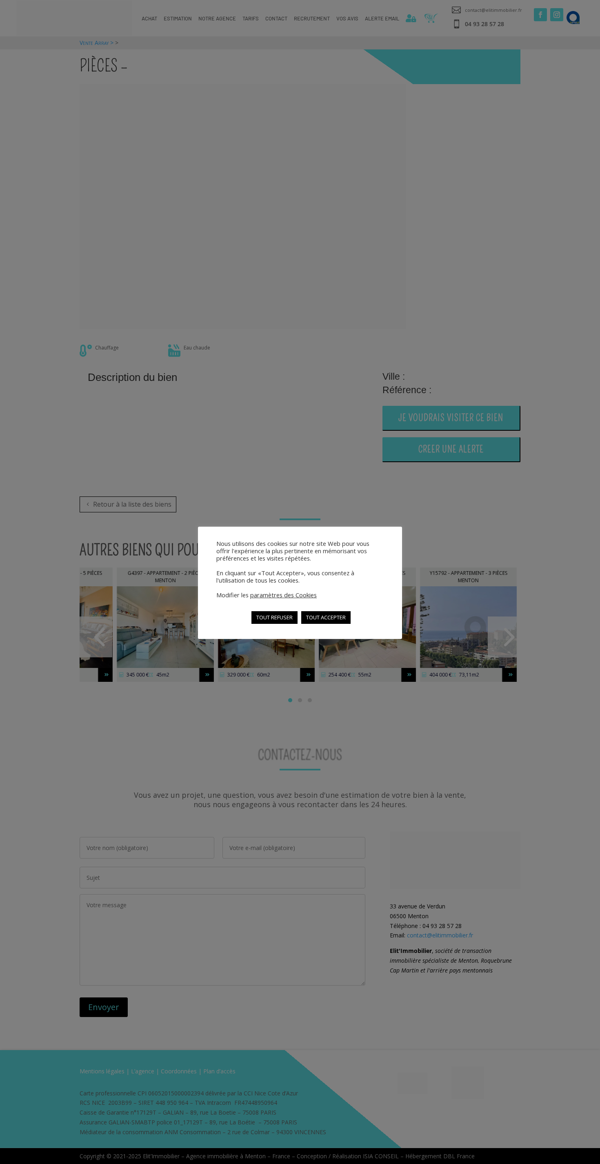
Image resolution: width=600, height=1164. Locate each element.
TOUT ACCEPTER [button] (326, 617)
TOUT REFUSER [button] (274, 617)
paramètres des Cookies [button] (283, 595)
